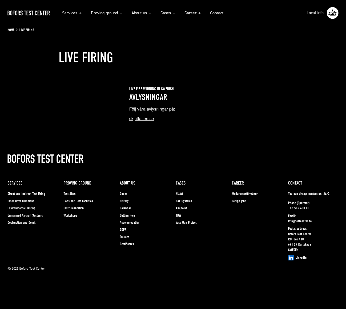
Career (191, 12)
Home (11, 30)
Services (69, 12)
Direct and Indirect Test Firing (26, 194)
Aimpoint (181, 208)
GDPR (123, 229)
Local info (316, 12)
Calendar (125, 208)
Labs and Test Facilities (78, 201)
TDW (178, 215)
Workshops (70, 215)
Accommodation (130, 222)
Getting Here (127, 215)
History (124, 201)
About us (139, 12)
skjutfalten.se (141, 118)
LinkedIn (301, 257)
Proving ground (104, 12)
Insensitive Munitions (21, 201)
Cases (166, 12)
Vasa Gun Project (186, 222)
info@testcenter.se (300, 221)
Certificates (127, 244)
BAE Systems (184, 201)
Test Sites (70, 194)
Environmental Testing (22, 208)
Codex (123, 194)
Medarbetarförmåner (245, 194)
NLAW (179, 194)
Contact (217, 12)
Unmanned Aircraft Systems (25, 215)
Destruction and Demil (22, 222)
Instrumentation (74, 208)
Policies (124, 237)
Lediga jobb (239, 201)
